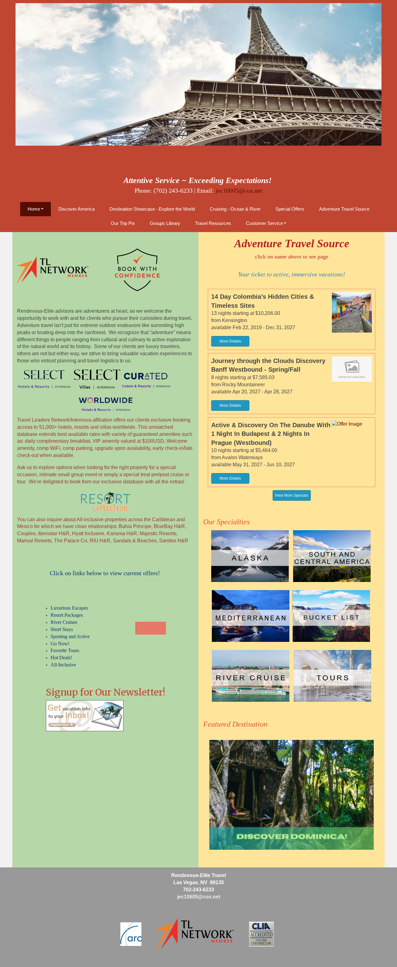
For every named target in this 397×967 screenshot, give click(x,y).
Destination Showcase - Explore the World (152, 209)
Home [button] (34, 209)
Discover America (76, 209)
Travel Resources (213, 223)
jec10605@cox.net (239, 190)
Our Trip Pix (123, 223)
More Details (230, 341)
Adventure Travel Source (344, 209)
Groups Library (165, 223)
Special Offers (289, 209)
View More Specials (291, 495)
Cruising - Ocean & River (235, 209)
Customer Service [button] (264, 223)
